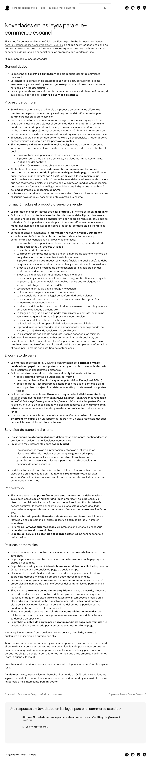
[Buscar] (105, 8)
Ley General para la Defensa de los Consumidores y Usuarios (54, 43)
